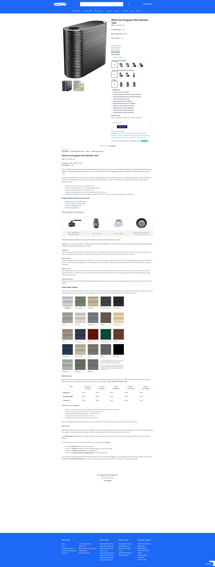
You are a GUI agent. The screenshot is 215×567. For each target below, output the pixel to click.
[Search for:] (129, 4)
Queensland (114, 137)
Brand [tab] (87, 151)
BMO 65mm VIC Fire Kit (123, 108)
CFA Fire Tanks (104, 550)
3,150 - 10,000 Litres (123, 133)
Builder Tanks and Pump (106, 548)
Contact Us (125, 11)
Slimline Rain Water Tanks (107, 546)
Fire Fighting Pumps (124, 546)
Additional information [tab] (77, 151)
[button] (80, 10)
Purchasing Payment (67, 548)
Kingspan (144, 133)
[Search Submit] (129, 4)
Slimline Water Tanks (135, 137)
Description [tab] (65, 151)
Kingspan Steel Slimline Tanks (131, 135)
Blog (132, 11)
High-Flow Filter (121, 92)
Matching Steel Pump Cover (124, 103)
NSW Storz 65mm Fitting (123, 105)
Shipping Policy (83, 550)
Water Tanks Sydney (143, 550)
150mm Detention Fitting (123, 112)
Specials (109, 11)
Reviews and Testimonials (69, 550)
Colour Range (116, 54)
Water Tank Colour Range (107, 557)
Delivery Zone (116, 115)
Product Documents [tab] (97, 151)
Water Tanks (76, 11)
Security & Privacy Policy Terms (87, 548)
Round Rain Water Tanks (106, 543)
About (63, 543)
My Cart (138, 11)
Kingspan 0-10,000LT (117, 135)
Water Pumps (98, 11)
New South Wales (144, 135)
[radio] (114, 65)
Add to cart (122, 127)
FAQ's (63, 546)
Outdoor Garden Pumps (125, 552)
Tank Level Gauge (121, 99)
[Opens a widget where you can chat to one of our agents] (208, 564)
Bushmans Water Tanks (106, 560)
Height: (113, 48)
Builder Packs (88, 11)
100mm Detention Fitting (123, 110)
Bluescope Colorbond (135, 133)
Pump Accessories (124, 555)
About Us (117, 11)
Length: (113, 46)
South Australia (142, 559)
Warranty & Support (84, 553)
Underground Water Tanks (107, 553)
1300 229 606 (147, 4)
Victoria (144, 137)
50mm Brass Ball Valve (122, 101)
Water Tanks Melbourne (144, 543)
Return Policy (82, 546)
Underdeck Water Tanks (106, 555)
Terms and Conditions (85, 543)
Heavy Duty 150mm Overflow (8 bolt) (127, 96)
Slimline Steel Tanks (123, 137)
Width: (113, 50)
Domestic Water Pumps (125, 543)
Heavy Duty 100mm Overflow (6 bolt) (127, 94)
